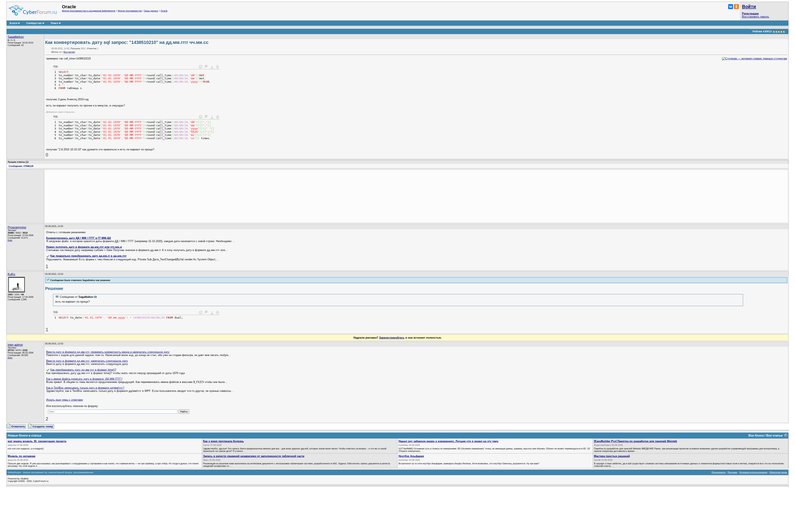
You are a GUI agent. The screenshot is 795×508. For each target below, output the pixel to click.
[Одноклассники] (736, 6)
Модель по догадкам (21, 456)
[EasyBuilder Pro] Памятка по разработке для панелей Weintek (635, 441)
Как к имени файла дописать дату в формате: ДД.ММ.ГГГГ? (84, 378)
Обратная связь (778, 472)
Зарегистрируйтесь (392, 337)
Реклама (732, 472)
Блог (10, 240)
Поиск (54, 23)
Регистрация (750, 13)
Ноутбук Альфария (411, 456)
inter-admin (15, 344)
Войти (749, 6)
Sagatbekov (16, 37)
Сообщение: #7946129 (21, 166)
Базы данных (151, 11)
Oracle (164, 11)
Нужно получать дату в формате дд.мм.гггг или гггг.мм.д (84, 247)
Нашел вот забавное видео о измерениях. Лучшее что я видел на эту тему (448, 441)
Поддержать (719, 472)
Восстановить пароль (755, 16)
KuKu (11, 274)
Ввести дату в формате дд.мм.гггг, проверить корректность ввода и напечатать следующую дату (108, 352)
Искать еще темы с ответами (64, 399)
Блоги (13, 23)
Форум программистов (130, 11)
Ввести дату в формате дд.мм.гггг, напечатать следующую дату (87, 360)
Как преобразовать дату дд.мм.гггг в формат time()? (83, 369)
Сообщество (34, 23)
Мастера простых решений (612, 456)
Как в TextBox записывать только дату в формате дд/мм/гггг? (85, 387)
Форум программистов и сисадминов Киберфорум (88, 11)
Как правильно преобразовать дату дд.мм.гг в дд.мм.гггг (88, 255)
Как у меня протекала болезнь (223, 441)
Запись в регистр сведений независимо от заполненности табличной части (253, 456)
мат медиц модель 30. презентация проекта (37, 441)
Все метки (69, 52)
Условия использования (753, 472)
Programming (17, 227)
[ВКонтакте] (730, 6)
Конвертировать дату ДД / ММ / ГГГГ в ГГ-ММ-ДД (78, 238)
